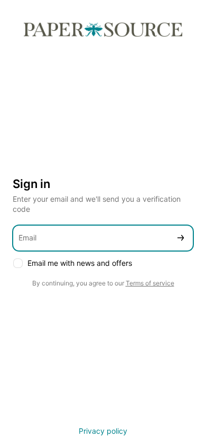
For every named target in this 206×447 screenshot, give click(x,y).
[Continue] (181, 238)
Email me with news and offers (79, 262)
